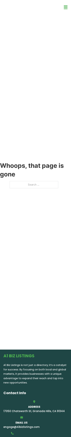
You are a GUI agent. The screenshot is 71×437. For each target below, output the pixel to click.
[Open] (66, 7)
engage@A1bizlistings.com (21, 427)
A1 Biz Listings (24, 7)
